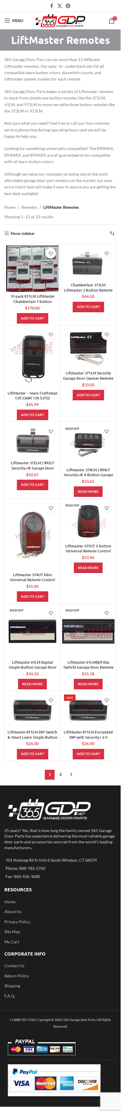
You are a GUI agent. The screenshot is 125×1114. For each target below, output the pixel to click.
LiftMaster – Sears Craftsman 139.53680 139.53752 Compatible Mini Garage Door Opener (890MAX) (32, 400)
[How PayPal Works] (54, 1080)
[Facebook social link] (51, 5)
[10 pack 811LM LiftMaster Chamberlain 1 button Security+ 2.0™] (32, 268)
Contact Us (14, 965)
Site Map (12, 931)
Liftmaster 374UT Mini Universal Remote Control (32, 577)
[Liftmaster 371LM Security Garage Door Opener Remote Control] (88, 348)
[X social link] (59, 5)
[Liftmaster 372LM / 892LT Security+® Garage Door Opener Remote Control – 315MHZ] (32, 440)
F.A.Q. (9, 995)
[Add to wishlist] (51, 253)
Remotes (29, 207)
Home (9, 207)
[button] (32, 318)
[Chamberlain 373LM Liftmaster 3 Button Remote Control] (88, 263)
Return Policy (16, 975)
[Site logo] (60, 20)
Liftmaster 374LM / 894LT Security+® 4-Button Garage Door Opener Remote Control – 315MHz (88, 477)
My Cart (11, 941)
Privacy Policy (17, 921)
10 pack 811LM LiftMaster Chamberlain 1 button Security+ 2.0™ (32, 301)
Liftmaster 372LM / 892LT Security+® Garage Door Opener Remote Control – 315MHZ (32, 470)
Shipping (12, 985)
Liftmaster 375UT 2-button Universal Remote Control (88, 548)
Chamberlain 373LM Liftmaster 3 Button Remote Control (88, 290)
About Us (12, 911)
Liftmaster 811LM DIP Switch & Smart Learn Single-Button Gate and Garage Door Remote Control (33, 739)
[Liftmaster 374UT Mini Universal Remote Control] (32, 535)
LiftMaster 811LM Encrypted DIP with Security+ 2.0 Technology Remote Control (88, 737)
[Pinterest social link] (68, 5)
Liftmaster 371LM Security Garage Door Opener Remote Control (88, 378)
